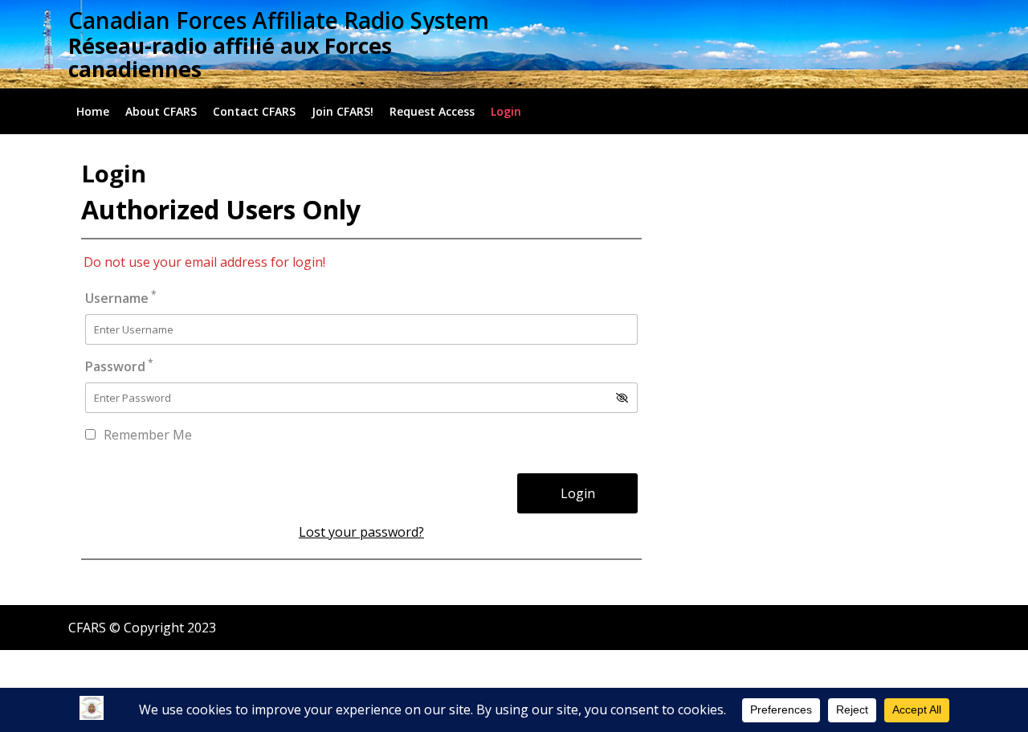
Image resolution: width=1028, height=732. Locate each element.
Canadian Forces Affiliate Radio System (278, 20)
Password (119, 366)
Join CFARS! (342, 111)
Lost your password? (361, 532)
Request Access (432, 111)
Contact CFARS (254, 111)
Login (506, 111)
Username (121, 297)
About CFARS (161, 111)
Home (92, 111)
